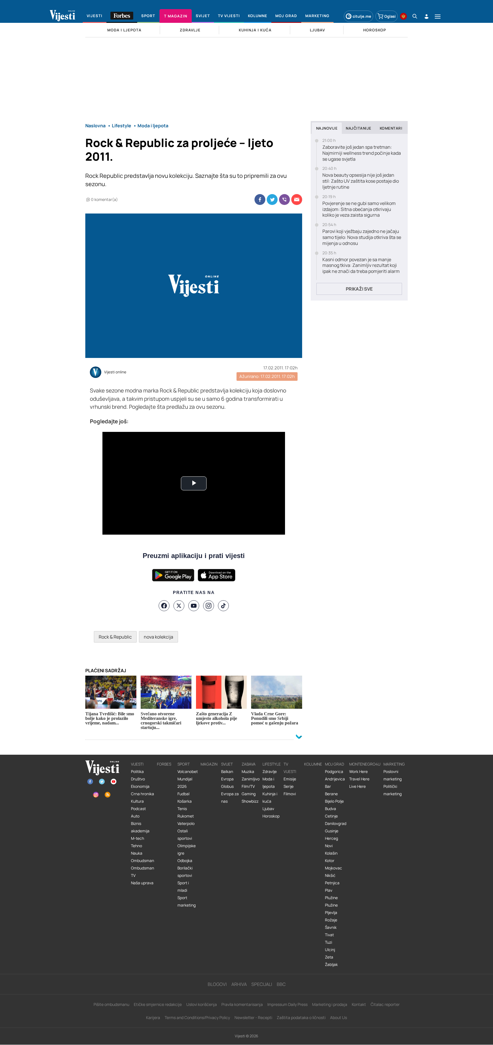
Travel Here (359, 779)
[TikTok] (223, 605)
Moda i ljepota (268, 782)
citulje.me (362, 16)
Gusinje (331, 830)
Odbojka (184, 860)
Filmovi (290, 793)
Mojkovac (333, 868)
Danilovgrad (335, 823)
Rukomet (185, 816)
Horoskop (271, 816)
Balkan (227, 771)
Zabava (249, 764)
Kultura (137, 801)
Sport (183, 764)
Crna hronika (142, 793)
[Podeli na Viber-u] (284, 199)
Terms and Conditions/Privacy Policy (197, 1017)
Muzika (248, 771)
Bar (328, 786)
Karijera (153, 1017)
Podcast (138, 808)
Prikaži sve (359, 289)
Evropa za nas (230, 797)
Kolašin (331, 853)
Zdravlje (269, 771)
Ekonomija (140, 786)
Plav (328, 890)
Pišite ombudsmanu (111, 1004)
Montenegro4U (365, 764)
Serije (289, 786)
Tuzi (328, 942)
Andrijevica (335, 779)
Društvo (138, 779)
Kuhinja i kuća (269, 797)
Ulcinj (330, 949)
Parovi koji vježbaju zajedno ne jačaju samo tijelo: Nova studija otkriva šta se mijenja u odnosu (361, 237)
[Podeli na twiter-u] (272, 199)
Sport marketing (186, 901)
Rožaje (331, 920)
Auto (135, 816)
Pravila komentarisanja (242, 1004)
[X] (178, 605)
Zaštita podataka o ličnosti (301, 1017)
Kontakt (359, 1004)
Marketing (394, 764)
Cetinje (331, 816)
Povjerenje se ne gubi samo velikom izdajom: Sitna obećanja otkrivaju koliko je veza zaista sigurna (359, 209)
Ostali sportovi (184, 834)
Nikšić (330, 875)
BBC (281, 984)
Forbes (164, 764)
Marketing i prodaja (329, 1004)
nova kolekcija (158, 637)
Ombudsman (142, 860)
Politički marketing (392, 790)
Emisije (290, 779)
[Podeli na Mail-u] (296, 199)
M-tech (137, 838)
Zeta (329, 957)
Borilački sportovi (185, 871)
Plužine (331, 897)
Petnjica (332, 882)
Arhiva (239, 984)
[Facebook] (164, 605)
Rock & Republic (115, 637)
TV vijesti (290, 768)
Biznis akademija (140, 827)
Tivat (329, 934)
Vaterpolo (186, 823)
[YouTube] (193, 605)
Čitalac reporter (385, 1004)
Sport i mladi (183, 886)
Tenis (182, 808)
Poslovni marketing (392, 775)
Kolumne (313, 764)
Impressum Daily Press (287, 1004)
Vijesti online (115, 372)
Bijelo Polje (334, 801)
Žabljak (331, 964)
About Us (338, 1017)
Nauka (136, 853)
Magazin (209, 764)
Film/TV (248, 786)
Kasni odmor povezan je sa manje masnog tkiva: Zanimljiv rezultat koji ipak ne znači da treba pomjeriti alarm (361, 265)
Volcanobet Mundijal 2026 (187, 779)
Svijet (227, 764)
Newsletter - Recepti (253, 1017)
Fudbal (183, 793)
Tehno (136, 845)
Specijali (261, 984)
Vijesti (137, 764)
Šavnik (331, 927)
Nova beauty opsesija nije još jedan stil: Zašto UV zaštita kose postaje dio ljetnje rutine (360, 181)
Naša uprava (142, 882)
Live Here (357, 786)
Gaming (249, 793)
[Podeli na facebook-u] (259, 199)
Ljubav (268, 808)
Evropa (227, 779)
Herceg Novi (331, 842)
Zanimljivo (251, 779)
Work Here (358, 771)
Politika (137, 771)
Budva (330, 808)
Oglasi (390, 16)
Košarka (184, 801)
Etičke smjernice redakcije (158, 1004)
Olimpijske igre (186, 849)
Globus (227, 786)
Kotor (329, 860)
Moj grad (334, 764)
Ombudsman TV (142, 871)
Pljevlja (331, 912)
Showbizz (250, 801)
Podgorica (334, 771)
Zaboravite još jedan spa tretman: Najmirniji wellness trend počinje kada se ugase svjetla (361, 153)
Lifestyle (271, 764)
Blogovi (217, 984)
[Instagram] (208, 605)
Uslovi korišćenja (201, 1004)
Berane (331, 793)
